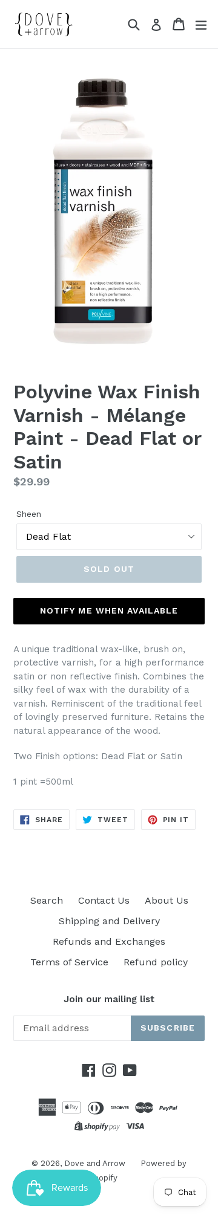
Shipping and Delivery (109, 921)
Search (46, 900)
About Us (166, 900)
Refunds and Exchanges (109, 941)
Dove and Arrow (94, 1163)
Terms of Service (69, 962)
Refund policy (156, 962)
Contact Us (104, 900)
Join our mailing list (109, 999)
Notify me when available (109, 610)
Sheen (28, 514)
